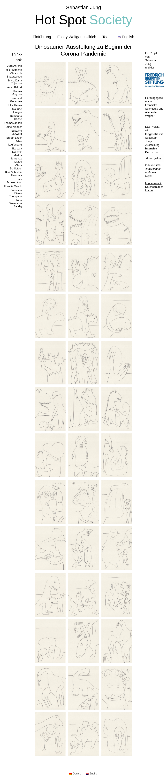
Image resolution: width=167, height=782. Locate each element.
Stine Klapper (14, 126)
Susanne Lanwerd (16, 132)
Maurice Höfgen (17, 111)
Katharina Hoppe (16, 118)
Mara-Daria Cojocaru (15, 82)
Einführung (42, 37)
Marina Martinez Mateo (16, 158)
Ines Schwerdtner (14, 181)
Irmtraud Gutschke (16, 100)
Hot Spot (83, 19)
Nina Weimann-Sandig (15, 203)
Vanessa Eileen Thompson (15, 193)
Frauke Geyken (17, 93)
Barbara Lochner (17, 150)
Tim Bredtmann (12, 69)
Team (107, 37)
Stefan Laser (14, 137)
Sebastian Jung (83, 7)
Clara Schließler (16, 167)
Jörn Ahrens (14, 65)
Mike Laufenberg (15, 143)
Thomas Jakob (13, 123)
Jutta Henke (14, 105)
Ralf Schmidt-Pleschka (13, 174)
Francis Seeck (13, 186)
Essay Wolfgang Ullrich (76, 37)
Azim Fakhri (14, 87)
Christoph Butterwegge (14, 75)
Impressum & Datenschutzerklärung (154, 187)
